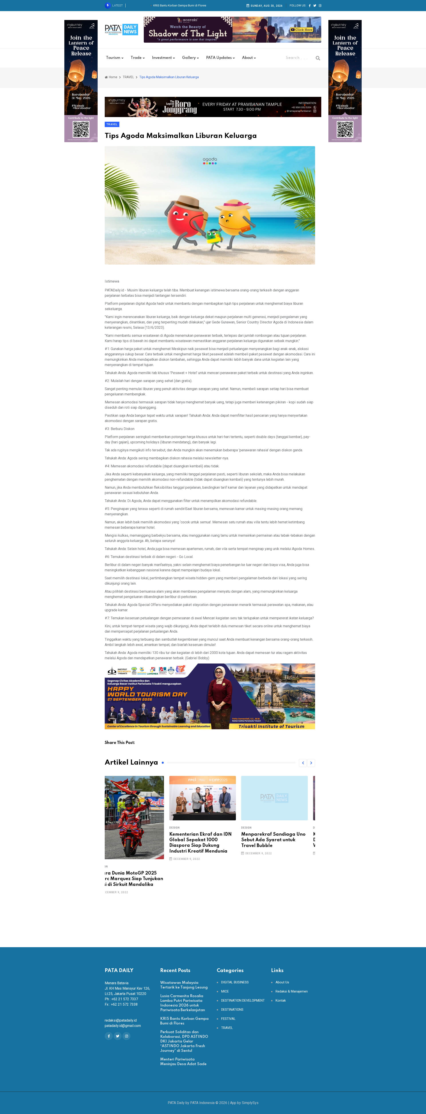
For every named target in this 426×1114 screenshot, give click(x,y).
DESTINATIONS (232, 1009)
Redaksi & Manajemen (292, 991)
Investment (162, 58)
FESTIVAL (228, 1018)
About (247, 58)
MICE (225, 991)
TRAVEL (128, 77)
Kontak (281, 1000)
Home (112, 77)
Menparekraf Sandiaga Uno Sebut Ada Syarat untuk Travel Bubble (209, 840)
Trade (136, 58)
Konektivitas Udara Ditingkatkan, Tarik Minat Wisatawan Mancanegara (278, 840)
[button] (303, 763)
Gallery (189, 58)
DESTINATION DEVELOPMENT (243, 1000)
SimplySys (250, 1103)
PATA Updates (219, 58)
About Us (282, 982)
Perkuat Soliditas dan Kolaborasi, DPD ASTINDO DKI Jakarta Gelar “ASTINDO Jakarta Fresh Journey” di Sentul (184, 1041)
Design (110, 827)
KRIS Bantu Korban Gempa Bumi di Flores (179, 5)
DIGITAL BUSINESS (235, 982)
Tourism (113, 58)
